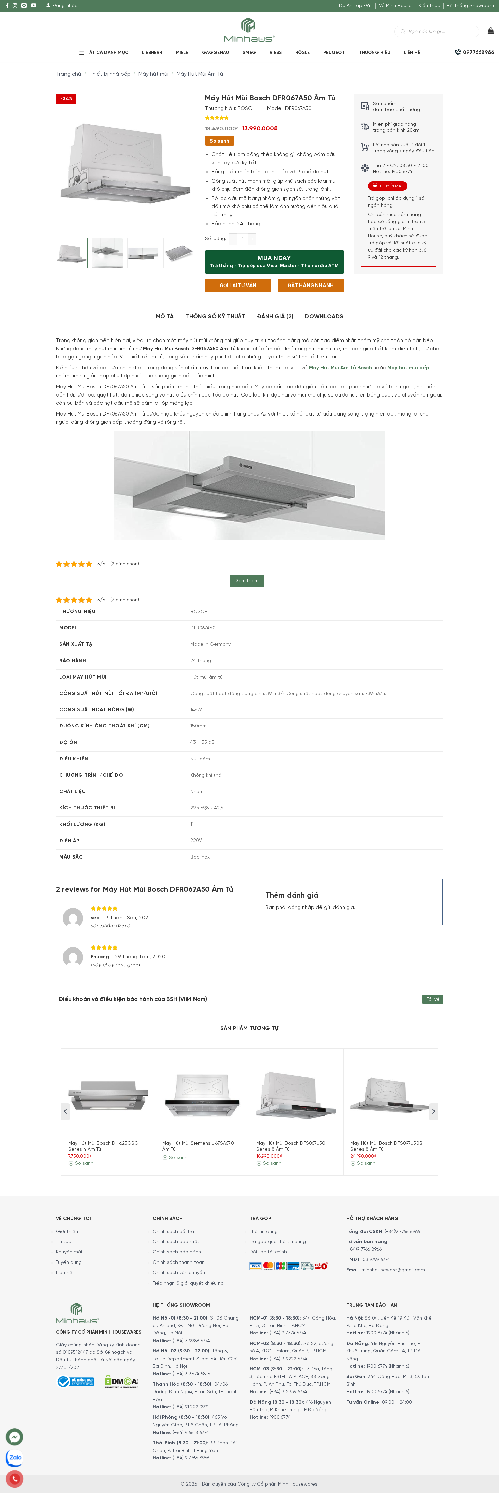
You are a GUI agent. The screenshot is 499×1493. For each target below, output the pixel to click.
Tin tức (63, 1242)
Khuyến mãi (69, 1252)
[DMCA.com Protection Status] (121, 1381)
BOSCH (247, 108)
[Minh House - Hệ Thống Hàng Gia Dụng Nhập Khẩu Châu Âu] (249, 29)
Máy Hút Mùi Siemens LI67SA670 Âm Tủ (198, 1146)
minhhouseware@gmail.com (393, 1270)
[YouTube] (33, 6)
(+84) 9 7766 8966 (191, 1458)
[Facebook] (7, 6)
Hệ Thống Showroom (470, 5)
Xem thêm (247, 580)
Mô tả (165, 317)
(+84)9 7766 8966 (402, 1231)
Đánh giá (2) (275, 317)
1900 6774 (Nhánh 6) (387, 1333)
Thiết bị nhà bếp (110, 74)
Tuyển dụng (69, 1262)
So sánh (219, 141)
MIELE (182, 53)
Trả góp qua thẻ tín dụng (278, 1242)
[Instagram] (15, 6)
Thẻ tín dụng (264, 1231)
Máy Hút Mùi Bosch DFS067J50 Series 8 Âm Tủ (290, 1146)
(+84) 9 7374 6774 (287, 1333)
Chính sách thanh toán (179, 1262)
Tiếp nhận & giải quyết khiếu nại (189, 1283)
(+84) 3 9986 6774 (191, 1341)
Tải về (433, 999)
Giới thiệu (67, 1231)
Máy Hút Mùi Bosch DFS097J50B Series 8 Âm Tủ (386, 1146)
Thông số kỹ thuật (215, 317)
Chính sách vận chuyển (179, 1272)
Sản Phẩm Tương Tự (249, 1028)
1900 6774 (280, 1417)
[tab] (165, 317)
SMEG (249, 53)
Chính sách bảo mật (176, 1242)
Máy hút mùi (153, 74)
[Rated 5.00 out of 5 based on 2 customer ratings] (274, 117)
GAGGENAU (215, 53)
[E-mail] (24, 6)
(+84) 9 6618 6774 (191, 1432)
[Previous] (67, 158)
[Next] (183, 158)
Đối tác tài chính (268, 1252)
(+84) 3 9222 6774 (288, 1359)
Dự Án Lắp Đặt (355, 5)
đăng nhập (301, 907)
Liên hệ (412, 53)
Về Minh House (395, 5)
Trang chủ (68, 74)
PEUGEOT (334, 53)
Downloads (324, 317)
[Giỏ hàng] (486, 32)
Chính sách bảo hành (177, 1252)
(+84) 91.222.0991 (191, 1407)
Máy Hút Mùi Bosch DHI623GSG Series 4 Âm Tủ (103, 1146)
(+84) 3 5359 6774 (288, 1392)
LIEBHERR (152, 53)
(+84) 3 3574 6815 (191, 1374)
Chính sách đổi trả (173, 1231)
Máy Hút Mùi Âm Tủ (200, 74)
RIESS (276, 53)
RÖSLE (302, 53)
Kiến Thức (429, 5)
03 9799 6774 (376, 1259)
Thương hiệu (374, 53)
